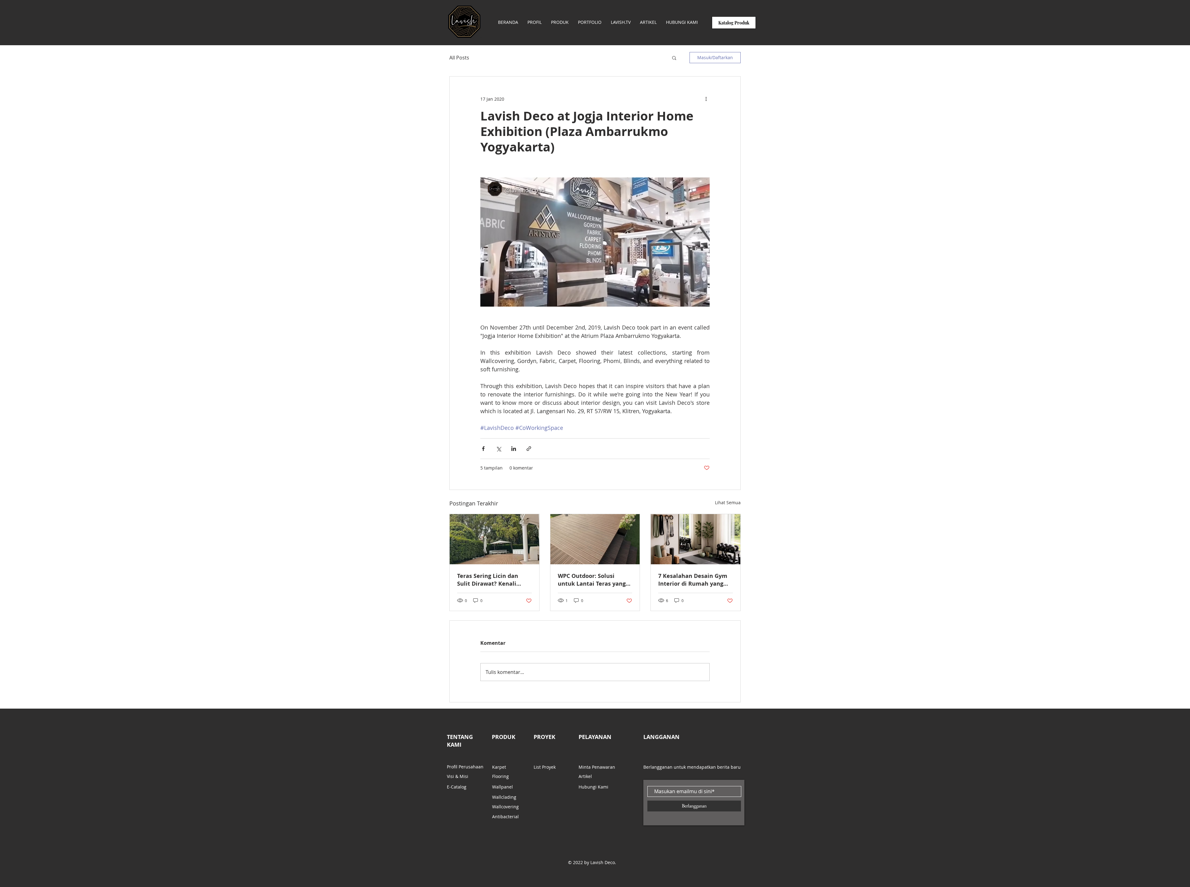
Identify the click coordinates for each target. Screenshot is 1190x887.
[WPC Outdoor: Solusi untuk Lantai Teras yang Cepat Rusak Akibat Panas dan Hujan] (595, 539)
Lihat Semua (728, 502)
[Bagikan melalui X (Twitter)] (498, 449)
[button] (674, 57)
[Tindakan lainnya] (706, 99)
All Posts (459, 57)
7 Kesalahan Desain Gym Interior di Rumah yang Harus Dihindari (692, 580)
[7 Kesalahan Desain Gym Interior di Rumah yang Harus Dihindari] (695, 539)
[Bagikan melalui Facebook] (483, 449)
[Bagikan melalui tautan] (529, 449)
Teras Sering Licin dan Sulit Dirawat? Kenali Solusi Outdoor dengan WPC (489, 580)
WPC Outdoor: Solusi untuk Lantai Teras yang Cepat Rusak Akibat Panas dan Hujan (594, 580)
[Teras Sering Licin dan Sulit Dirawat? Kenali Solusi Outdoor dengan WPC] (494, 539)
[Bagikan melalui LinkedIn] (514, 449)
